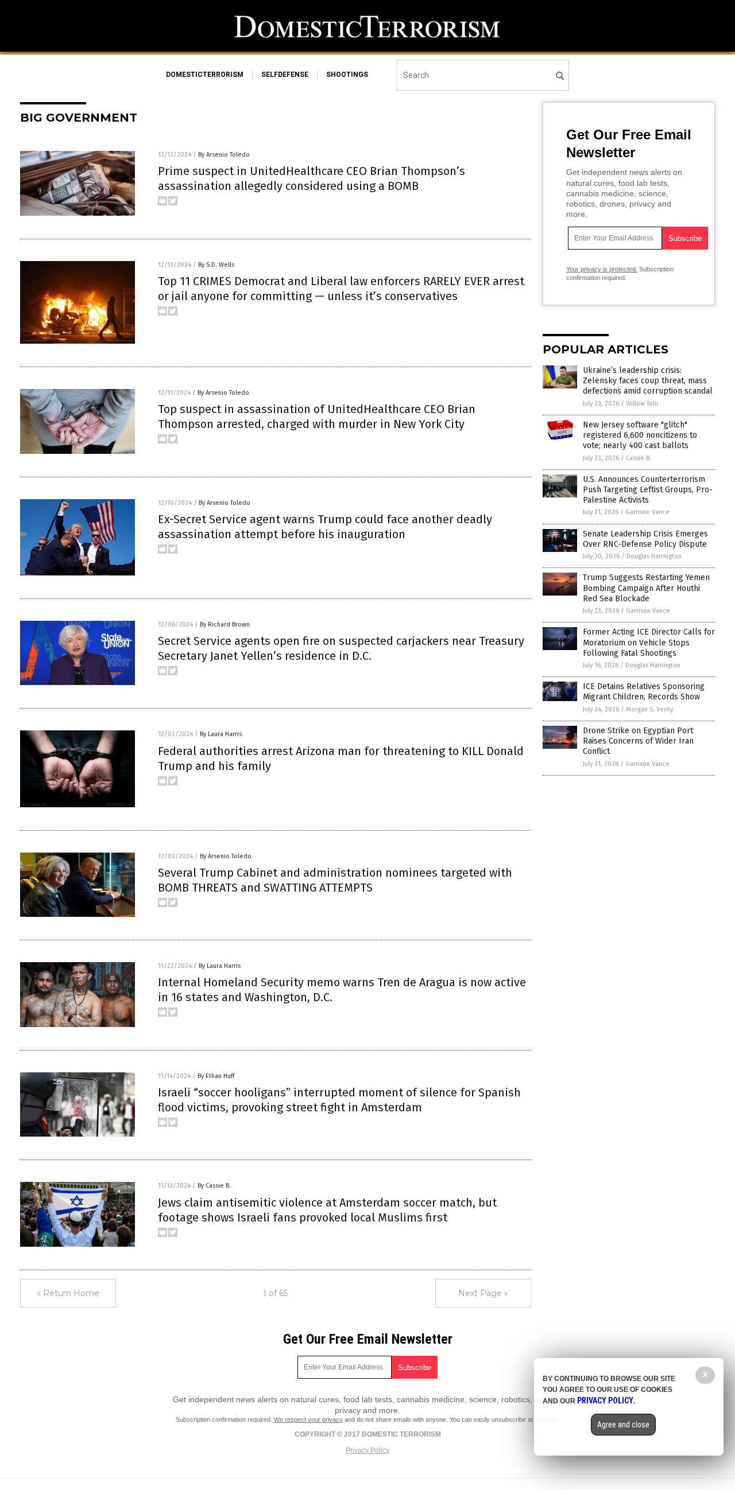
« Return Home (68, 1293)
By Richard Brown (225, 624)
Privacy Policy (367, 1450)
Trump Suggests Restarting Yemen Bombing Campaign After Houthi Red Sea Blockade (646, 588)
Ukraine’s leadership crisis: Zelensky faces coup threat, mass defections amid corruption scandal (648, 380)
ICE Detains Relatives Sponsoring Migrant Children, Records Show (644, 692)
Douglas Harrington (654, 556)
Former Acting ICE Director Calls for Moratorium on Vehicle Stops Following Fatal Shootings (649, 642)
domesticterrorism (204, 75)
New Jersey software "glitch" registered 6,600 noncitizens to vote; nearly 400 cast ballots (640, 435)
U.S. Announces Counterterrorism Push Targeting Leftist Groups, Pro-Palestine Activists (648, 489)
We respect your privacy (308, 1419)
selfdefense (284, 75)
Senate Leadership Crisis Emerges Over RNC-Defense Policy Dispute (645, 539)
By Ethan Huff (216, 1076)
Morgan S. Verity (649, 709)
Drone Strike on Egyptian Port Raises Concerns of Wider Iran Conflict (638, 741)
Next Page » (483, 1293)
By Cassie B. (214, 1185)
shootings (347, 75)
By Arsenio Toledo (224, 154)
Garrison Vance (647, 512)
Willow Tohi (642, 403)
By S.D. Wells (216, 265)
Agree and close (623, 1424)
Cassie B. (638, 458)
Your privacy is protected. (601, 269)
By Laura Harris (221, 734)
